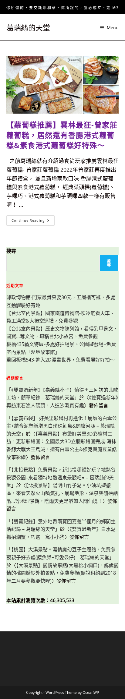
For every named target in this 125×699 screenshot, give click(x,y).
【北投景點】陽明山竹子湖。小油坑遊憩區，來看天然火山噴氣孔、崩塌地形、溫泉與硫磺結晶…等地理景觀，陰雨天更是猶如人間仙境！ (62, 493)
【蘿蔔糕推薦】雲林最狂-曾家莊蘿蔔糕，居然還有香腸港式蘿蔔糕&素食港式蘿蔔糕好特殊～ (62, 135)
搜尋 (11, 251)
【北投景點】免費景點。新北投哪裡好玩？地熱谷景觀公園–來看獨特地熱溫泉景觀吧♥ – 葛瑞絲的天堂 (61, 477)
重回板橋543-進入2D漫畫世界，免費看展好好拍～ (60, 359)
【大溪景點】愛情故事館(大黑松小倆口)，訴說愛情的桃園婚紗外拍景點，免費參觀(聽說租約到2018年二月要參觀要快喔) (62, 573)
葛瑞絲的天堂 (28, 28)
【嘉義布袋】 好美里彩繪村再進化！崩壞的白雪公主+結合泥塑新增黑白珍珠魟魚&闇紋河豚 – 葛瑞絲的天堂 (61, 426)
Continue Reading (32, 221)
